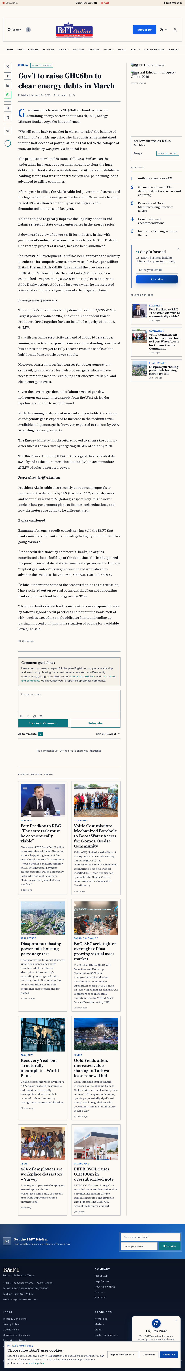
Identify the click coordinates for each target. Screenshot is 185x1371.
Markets (99, 1324)
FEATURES (78, 49)
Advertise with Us (105, 1286)
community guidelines (82, 676)
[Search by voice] (28, 29)
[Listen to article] (7, 130)
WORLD (122, 49)
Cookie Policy (11, 1329)
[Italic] (28, 716)
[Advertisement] (156, 108)
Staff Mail (100, 1297)
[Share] (7, 108)
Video (98, 1329)
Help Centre (102, 1281)
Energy (23, 65)
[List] (41, 716)
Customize (149, 1354)
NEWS (21, 49)
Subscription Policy (14, 1340)
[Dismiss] (178, 248)
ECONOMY (48, 49)
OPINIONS (94, 49)
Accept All (169, 1354)
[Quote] (34, 716)
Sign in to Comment (43, 723)
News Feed (101, 1318)
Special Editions (154, 49)
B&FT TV (135, 49)
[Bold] (21, 716)
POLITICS (109, 49)
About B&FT (102, 1275)
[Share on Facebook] (7, 76)
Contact (100, 1292)
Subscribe (144, 29)
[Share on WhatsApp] (7, 94)
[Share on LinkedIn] (7, 85)
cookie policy (36, 1363)
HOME (10, 49)
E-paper (173, 49)
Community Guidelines (16, 1335)
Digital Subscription (106, 1335)
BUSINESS (33, 49)
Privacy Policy (11, 1324)
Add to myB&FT (43, 65)
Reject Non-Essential (122, 1354)
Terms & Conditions (15, 1318)
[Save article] (7, 117)
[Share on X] (7, 66)
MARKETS (64, 49)
